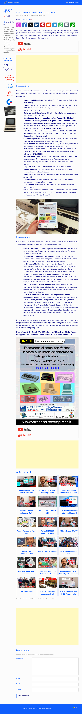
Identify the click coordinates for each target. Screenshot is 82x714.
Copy (72, 25)
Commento (20, 658)
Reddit (48, 25)
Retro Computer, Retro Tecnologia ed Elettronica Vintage (36, 598)
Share (18, 25)
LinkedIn (36, 25)
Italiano (8, 15)
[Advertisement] (47, 69)
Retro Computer (8, 66)
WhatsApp (60, 25)
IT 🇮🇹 (24, 19)
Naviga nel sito (74, 2)
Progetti (6, 64)
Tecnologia (7, 68)
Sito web (18, 689)
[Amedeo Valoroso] (11, 2)
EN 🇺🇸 (30, 19)
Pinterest (42, 25)
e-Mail (66, 25)
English (8, 16)
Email (18, 684)
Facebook (24, 25)
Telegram (54, 25)
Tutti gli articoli (54, 598)
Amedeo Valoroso (40, 15)
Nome (18, 678)
